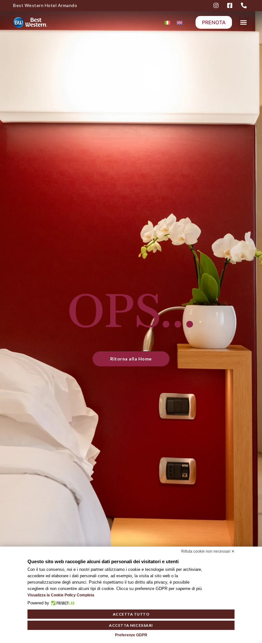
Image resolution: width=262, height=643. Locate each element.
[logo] (36, 22)
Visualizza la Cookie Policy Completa (60, 595)
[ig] (216, 5)
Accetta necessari (131, 625)
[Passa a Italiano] (167, 22)
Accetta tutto (131, 614)
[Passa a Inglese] (179, 22)
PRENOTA (214, 22)
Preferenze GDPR (131, 635)
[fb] (230, 5)
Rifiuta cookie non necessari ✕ (208, 551)
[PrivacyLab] (61, 603)
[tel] (244, 5)
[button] (243, 22)
